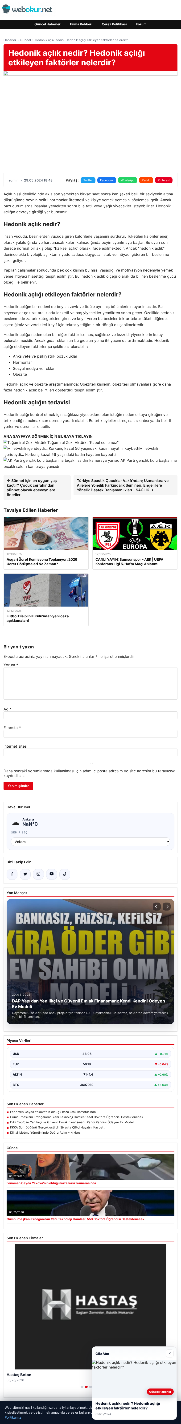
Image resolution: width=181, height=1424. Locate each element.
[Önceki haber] (157, 907)
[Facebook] (12, 874)
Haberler (10, 40)
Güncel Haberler (47, 24)
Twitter (88, 180)
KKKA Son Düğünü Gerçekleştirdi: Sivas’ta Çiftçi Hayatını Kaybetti (57, 1127)
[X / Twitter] (25, 874)
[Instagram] (38, 874)
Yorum (11, 665)
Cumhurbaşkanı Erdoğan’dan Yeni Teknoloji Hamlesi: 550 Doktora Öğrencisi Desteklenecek (76, 1117)
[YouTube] (51, 874)
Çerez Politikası (114, 24)
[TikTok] (64, 874)
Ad (8, 709)
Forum (141, 24)
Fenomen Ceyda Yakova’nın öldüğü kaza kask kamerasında (53, 1112)
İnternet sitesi (16, 746)
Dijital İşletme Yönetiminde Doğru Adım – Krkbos (45, 1132)
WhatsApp (127, 180)
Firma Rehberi (81, 24)
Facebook (106, 180)
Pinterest (164, 180)
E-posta (12, 727)
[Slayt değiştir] (82, 1387)
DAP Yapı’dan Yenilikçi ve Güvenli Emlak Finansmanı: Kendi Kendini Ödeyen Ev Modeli (72, 1122)
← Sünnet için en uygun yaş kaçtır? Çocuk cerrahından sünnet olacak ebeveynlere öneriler (32, 487)
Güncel (25, 40)
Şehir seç (19, 832)
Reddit (146, 180)
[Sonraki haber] (167, 907)
